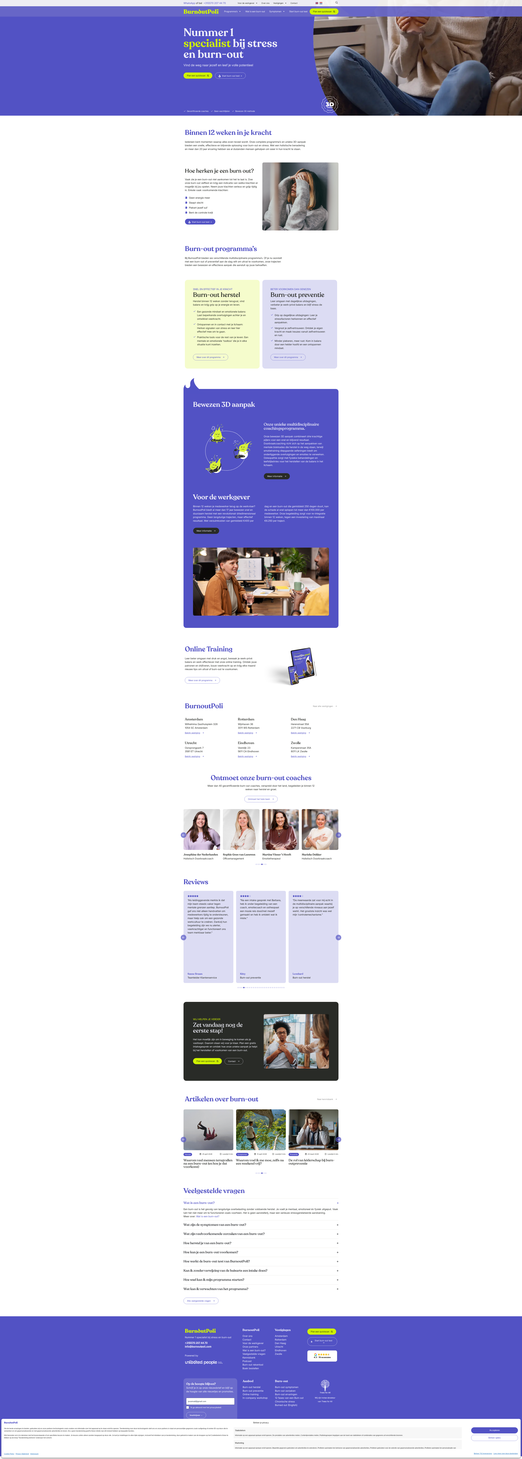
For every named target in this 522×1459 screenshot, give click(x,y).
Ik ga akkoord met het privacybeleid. (206, 1407)
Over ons (265, 3)
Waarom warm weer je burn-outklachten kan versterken (310, 1162)
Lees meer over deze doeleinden (505, 1454)
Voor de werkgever (246, 3)
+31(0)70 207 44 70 (214, 3)
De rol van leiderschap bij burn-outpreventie (206, 1162)
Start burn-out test (298, 11)
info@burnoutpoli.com (198, 1346)
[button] (183, 835)
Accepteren (495, 1430)
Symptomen (275, 11)
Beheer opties (494, 1438)
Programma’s (230, 11)
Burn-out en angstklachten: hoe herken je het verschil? (259, 1162)
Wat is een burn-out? (207, 1216)
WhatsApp (189, 3)
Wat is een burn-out (255, 11)
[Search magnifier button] (336, 2)
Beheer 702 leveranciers (483, 1454)
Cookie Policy (9, 1454)
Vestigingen (278, 3)
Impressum (34, 1454)
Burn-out (281, 1381)
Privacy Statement (22, 1454)
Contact (294, 3)
